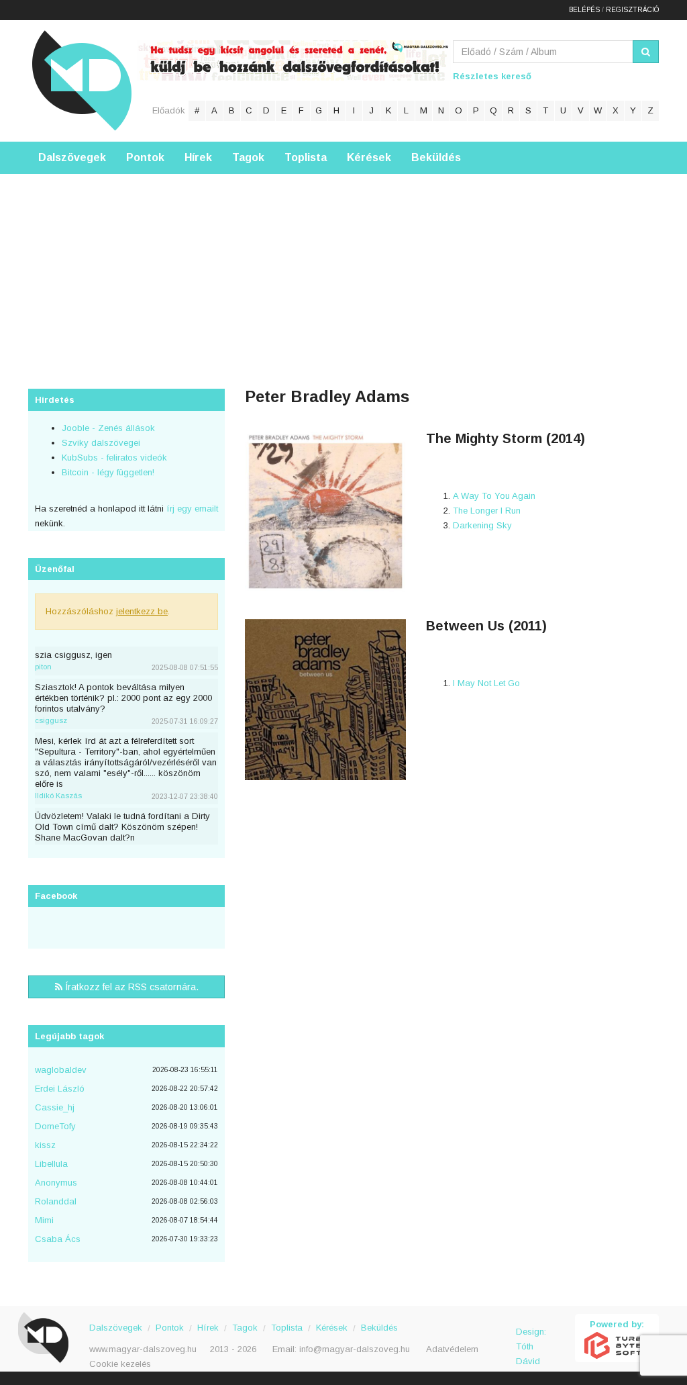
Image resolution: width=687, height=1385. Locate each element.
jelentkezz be (142, 611)
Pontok (145, 157)
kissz (45, 1145)
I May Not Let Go (486, 683)
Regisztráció (632, 9)
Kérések (369, 157)
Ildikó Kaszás (58, 796)
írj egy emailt (191, 509)
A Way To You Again (494, 496)
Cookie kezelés (120, 1364)
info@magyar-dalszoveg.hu (354, 1349)
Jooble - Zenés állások (108, 428)
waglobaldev (61, 1070)
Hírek (198, 157)
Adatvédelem (452, 1349)
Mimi (44, 1220)
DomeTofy (55, 1126)
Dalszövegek (72, 157)
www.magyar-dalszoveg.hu (143, 1349)
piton (43, 667)
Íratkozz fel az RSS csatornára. (130, 987)
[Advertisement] (343, 268)
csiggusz (51, 720)
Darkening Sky (482, 525)
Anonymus (56, 1183)
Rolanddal (55, 1201)
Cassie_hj (54, 1107)
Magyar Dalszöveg (82, 80)
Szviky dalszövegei (101, 443)
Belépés (584, 9)
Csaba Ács (58, 1239)
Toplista (305, 157)
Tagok (248, 157)
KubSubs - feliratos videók (114, 457)
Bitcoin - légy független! (108, 472)
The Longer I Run (487, 511)
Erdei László (60, 1089)
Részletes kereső (492, 76)
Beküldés (436, 157)
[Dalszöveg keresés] (646, 51)
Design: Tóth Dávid (531, 1339)
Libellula (51, 1164)
